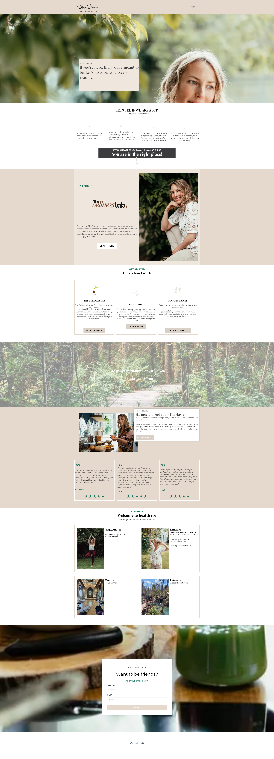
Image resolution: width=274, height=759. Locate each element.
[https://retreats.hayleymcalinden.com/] (155, 597)
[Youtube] (142, 743)
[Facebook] (131, 743)
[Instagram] (137, 743)
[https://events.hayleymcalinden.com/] (90, 597)
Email (109, 695)
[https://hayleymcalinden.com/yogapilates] (90, 548)
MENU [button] (193, 7)
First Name (111, 686)
